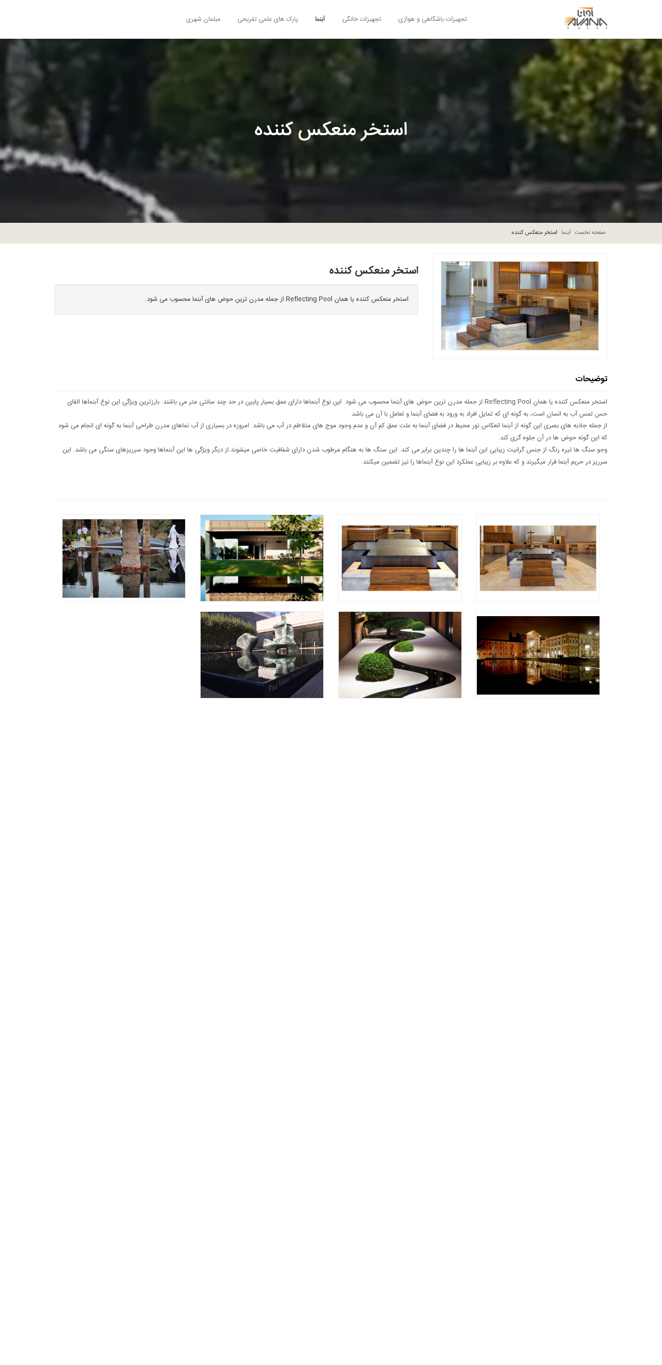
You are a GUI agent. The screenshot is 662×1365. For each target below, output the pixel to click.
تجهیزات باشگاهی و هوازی (432, 19)
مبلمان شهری (203, 19)
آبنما (320, 19)
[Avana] (585, 14)
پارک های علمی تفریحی (267, 19)
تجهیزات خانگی (361, 19)
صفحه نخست (590, 232)
